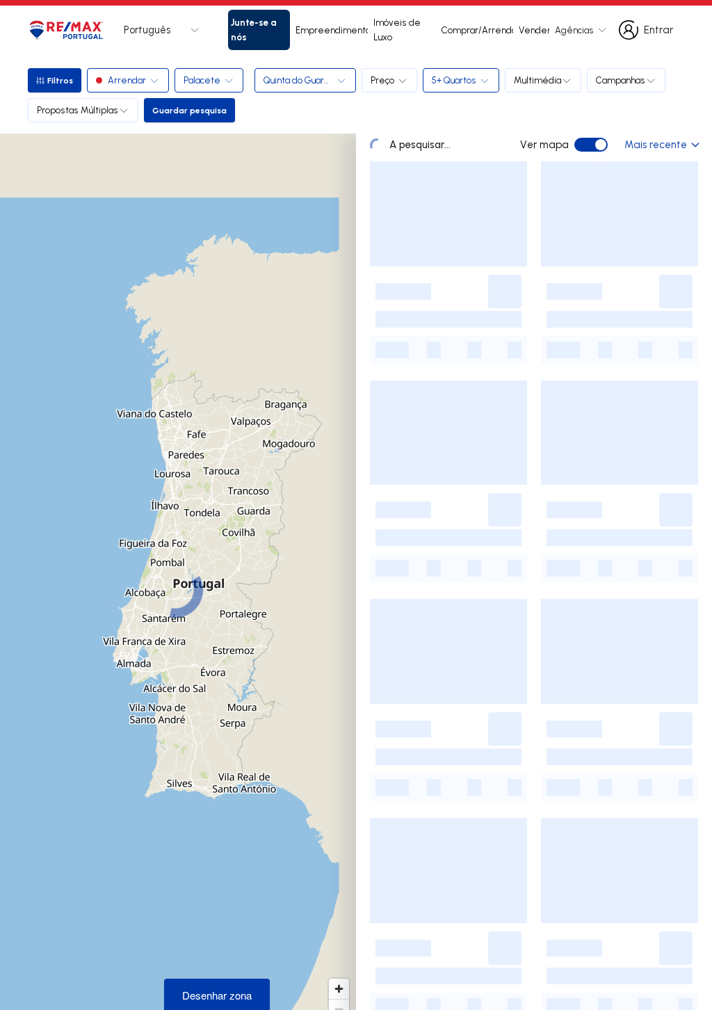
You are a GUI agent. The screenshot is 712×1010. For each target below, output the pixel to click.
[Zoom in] (339, 989)
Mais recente (655, 144)
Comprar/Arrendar (477, 29)
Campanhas (620, 80)
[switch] (591, 145)
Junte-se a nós (254, 29)
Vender (534, 29)
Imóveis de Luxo (397, 29)
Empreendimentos (332, 29)
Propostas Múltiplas (77, 109)
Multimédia (537, 80)
